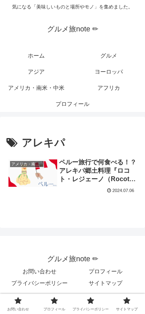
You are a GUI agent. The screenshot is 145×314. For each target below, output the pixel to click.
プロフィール (105, 271)
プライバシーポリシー (39, 283)
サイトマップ (105, 283)
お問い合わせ (39, 271)
